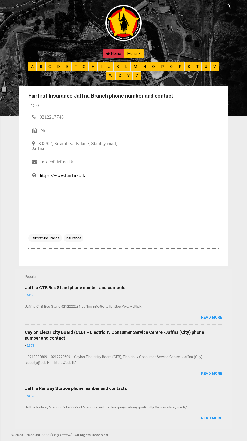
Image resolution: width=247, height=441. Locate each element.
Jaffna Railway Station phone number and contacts (76, 388)
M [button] (135, 66)
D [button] (58, 66)
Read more (211, 317)
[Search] (229, 6)
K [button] (118, 66)
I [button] (101, 66)
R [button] (180, 66)
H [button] (93, 66)
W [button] (110, 76)
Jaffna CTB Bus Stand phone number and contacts (75, 287)
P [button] (162, 66)
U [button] (206, 66)
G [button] (84, 66)
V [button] (214, 66)
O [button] (153, 66)
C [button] (49, 66)
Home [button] (115, 53)
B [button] (41, 66)
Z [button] (137, 76)
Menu (132, 53)
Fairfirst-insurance (45, 238)
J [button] (109, 66)
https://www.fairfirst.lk (62, 175)
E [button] (67, 66)
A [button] (32, 66)
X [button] (120, 76)
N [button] (144, 66)
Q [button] (171, 66)
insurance (73, 238)
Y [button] (128, 76)
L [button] (126, 66)
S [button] (189, 66)
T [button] (197, 66)
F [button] (76, 66)
